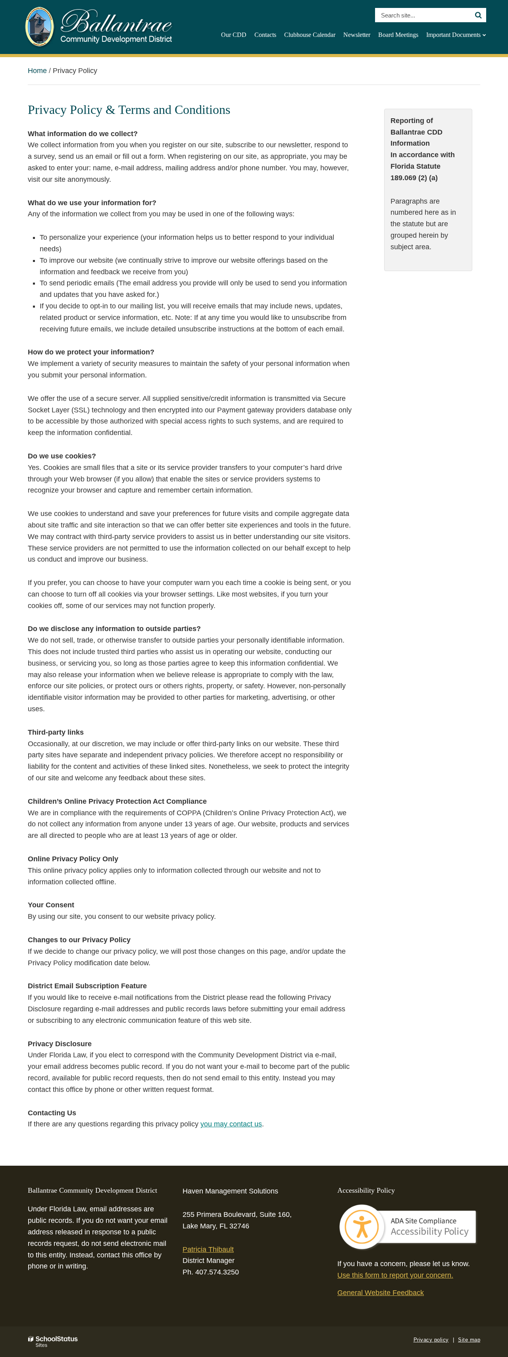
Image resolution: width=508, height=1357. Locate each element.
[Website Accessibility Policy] (408, 1228)
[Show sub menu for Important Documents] (484, 34)
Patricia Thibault (208, 1249)
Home (37, 71)
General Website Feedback (380, 1293)
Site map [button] (469, 1340)
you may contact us (231, 1124)
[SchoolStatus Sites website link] (53, 1341)
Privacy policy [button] (431, 1340)
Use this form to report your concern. (395, 1275)
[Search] (478, 15)
